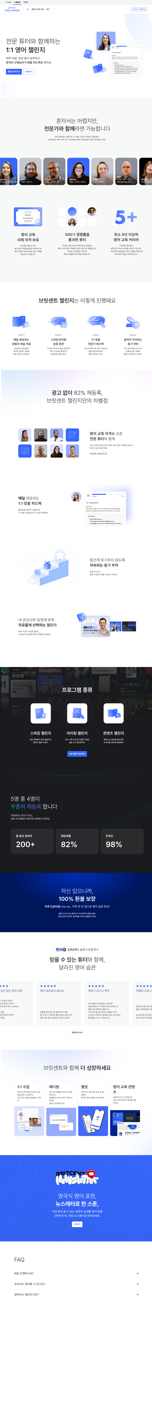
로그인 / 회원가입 (139, 9)
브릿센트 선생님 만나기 (98, 453)
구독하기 (77, 1224)
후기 (48, 9)
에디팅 (25, 2)
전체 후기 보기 (77, 1032)
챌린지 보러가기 (14, 72)
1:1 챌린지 (17, 2)
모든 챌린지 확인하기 (77, 754)
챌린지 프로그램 (38, 9)
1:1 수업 (8, 2)
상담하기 (28, 72)
